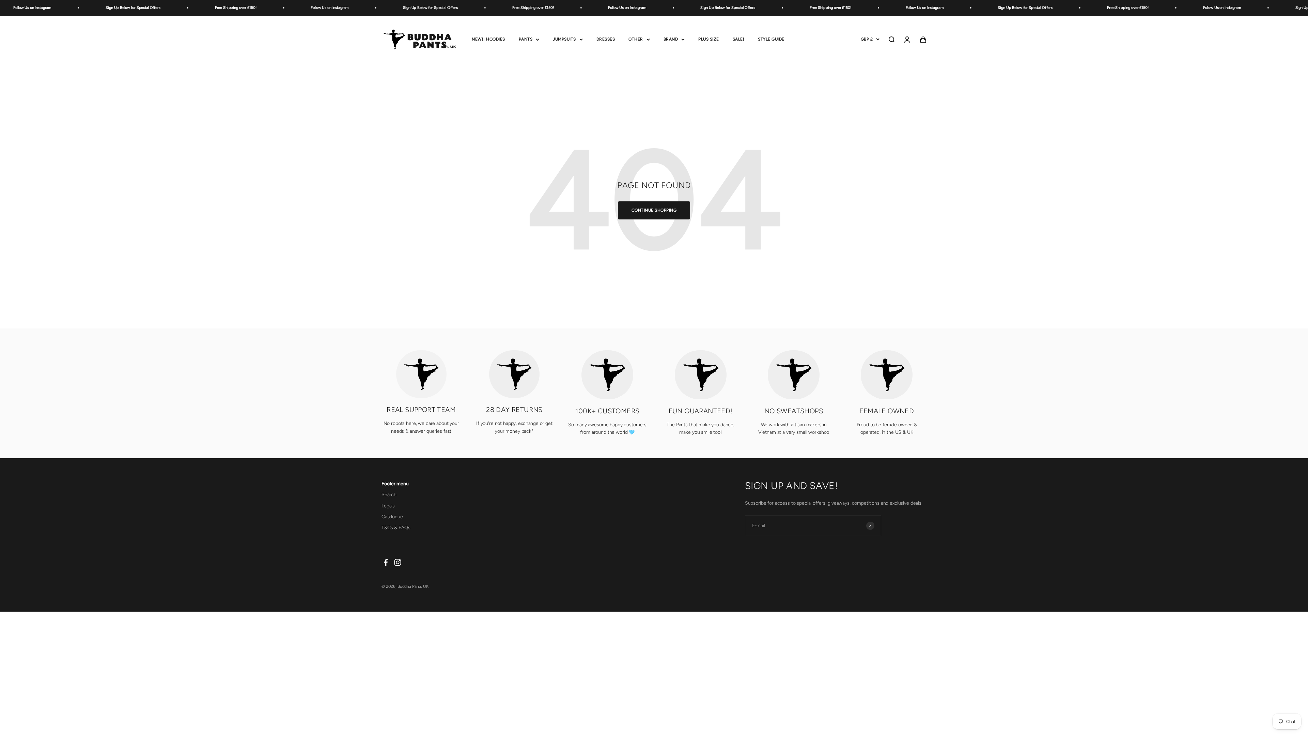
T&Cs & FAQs (396, 528)
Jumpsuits (564, 39)
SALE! (739, 39)
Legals (388, 506)
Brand (671, 39)
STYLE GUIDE (771, 39)
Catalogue (392, 517)
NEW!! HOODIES (488, 39)
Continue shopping (654, 210)
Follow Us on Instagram (305, 7)
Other (635, 39)
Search (389, 494)
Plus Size (708, 39)
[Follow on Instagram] (397, 562)
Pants (526, 39)
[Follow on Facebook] (386, 562)
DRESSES (605, 39)
